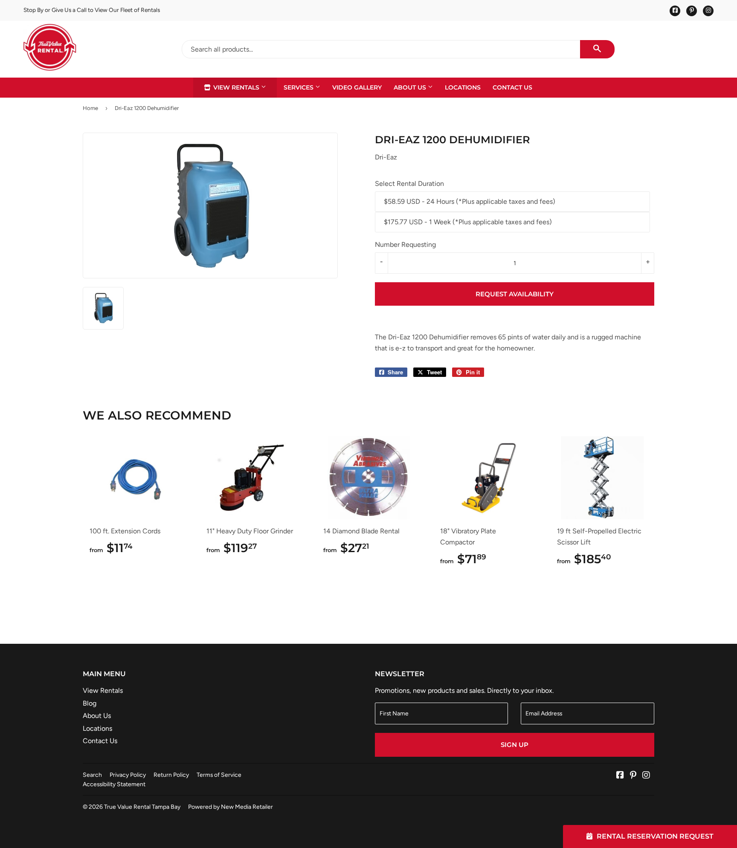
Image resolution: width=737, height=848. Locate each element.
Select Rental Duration (409, 183)
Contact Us (512, 87)
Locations (463, 87)
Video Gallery (357, 87)
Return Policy (171, 774)
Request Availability (515, 294)
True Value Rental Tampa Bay (142, 806)
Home (90, 108)
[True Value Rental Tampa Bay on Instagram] (646, 776)
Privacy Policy (128, 774)
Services (299, 87)
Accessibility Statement (114, 784)
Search (92, 774)
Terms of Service (219, 774)
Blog (89, 703)
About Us (411, 87)
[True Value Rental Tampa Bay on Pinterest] (633, 776)
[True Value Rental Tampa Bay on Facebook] (620, 776)
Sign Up (514, 745)
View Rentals (236, 87)
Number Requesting (405, 244)
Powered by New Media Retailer (230, 806)
